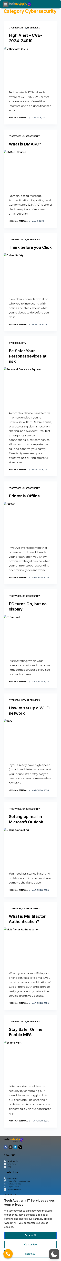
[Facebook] (6, 1147)
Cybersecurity (17, 27)
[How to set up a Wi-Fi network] (30, 739)
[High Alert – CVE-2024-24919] (30, 67)
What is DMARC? (25, 144)
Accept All (30, 1235)
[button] (5, 4)
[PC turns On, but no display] (30, 635)
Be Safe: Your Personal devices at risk (27, 356)
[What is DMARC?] (30, 170)
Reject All (30, 1253)
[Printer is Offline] (30, 522)
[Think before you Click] (30, 273)
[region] (30, 1228)
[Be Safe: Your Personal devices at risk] (30, 387)
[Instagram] (10, 1147)
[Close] (57, 1198)
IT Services (33, 27)
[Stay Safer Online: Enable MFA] (30, 1061)
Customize (30, 1244)
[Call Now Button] (8, 1253)
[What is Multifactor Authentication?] (30, 948)
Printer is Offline (24, 495)
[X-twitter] (20, 1147)
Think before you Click (30, 247)
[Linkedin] (15, 1147)
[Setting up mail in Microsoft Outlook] (30, 848)
